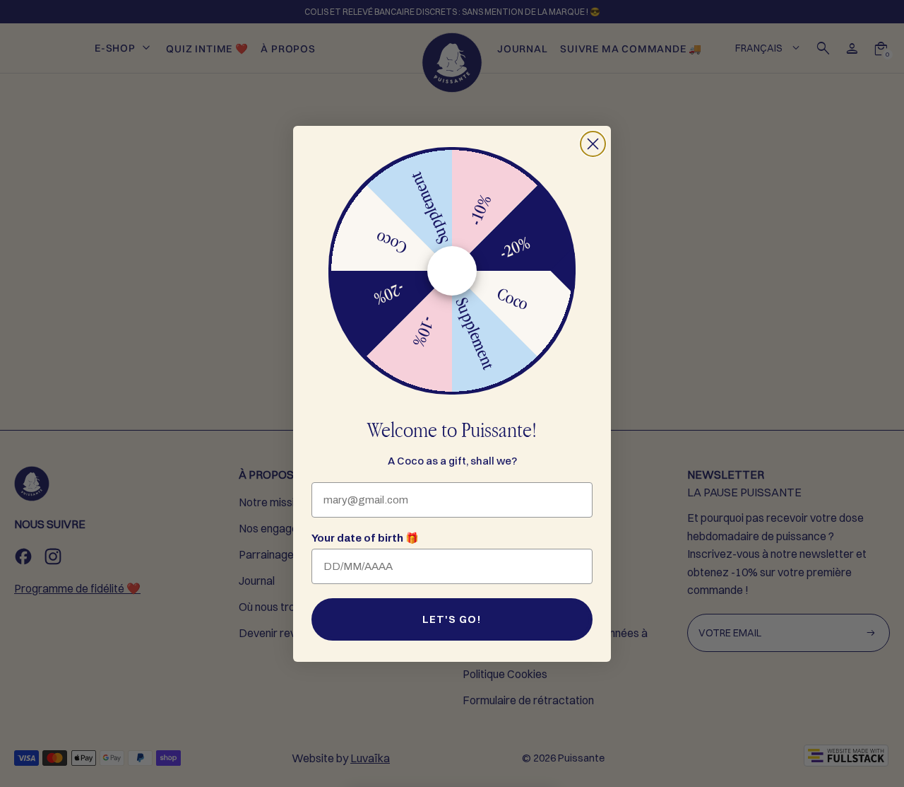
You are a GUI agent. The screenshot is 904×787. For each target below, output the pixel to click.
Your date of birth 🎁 (365, 538)
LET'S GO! (452, 619)
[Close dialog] (593, 144)
